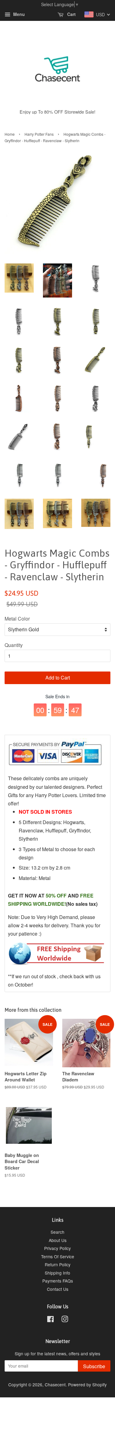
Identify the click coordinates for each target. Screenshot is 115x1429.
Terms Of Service (57, 1256)
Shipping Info (57, 1273)
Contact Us (57, 1289)
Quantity (14, 644)
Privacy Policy (57, 1248)
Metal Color (17, 618)
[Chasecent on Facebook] (50, 1320)
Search (57, 1232)
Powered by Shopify (87, 1384)
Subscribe (94, 1366)
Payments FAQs (57, 1281)
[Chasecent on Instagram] (64, 1320)
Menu (18, 14)
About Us (58, 1240)
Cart (71, 14)
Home (10, 134)
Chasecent (55, 1384)
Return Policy (58, 1264)
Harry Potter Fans (39, 134)
